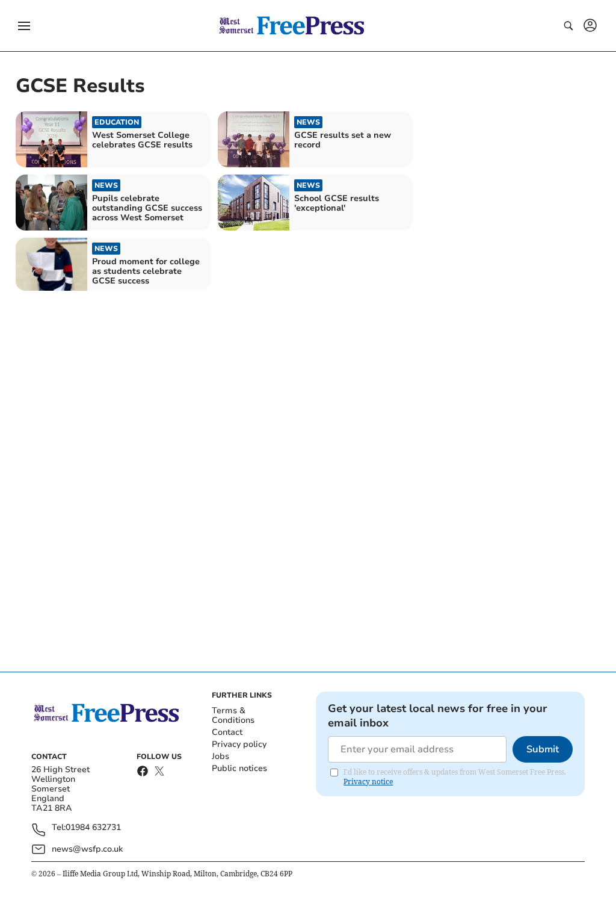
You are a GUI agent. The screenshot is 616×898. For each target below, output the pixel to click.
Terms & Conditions (233, 715)
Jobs (220, 756)
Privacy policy (239, 744)
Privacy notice (368, 781)
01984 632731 (93, 828)
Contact (227, 732)
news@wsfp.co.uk (87, 849)
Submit (542, 749)
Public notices (239, 768)
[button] (24, 25)
